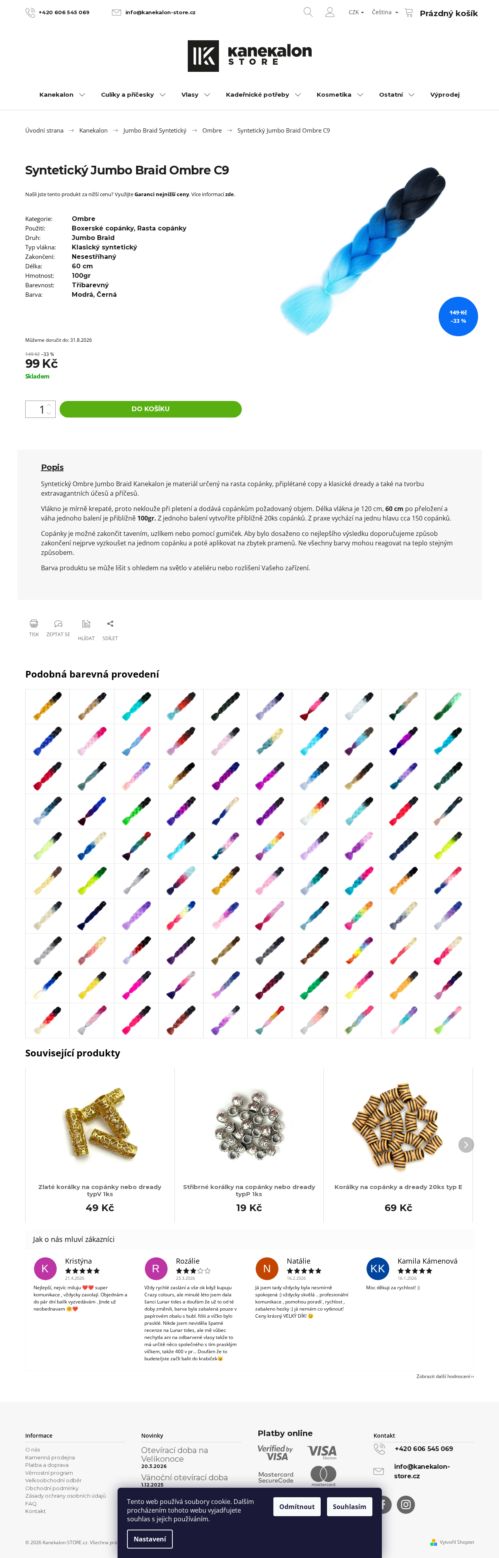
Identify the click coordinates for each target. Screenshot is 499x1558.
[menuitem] (62, 95)
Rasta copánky (162, 228)
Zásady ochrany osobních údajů (65, 1495)
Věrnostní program (49, 1473)
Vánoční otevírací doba (184, 1477)
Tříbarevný (90, 285)
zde (229, 194)
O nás (32, 1449)
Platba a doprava (47, 1465)
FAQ (31, 1503)
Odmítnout (297, 1506)
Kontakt (35, 1511)
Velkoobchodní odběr (53, 1480)
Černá (107, 294)
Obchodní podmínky (51, 1488)
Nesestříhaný (94, 256)
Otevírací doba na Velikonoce (174, 1454)
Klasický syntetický (104, 247)
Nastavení (150, 1539)
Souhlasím (349, 1506)
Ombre (83, 219)
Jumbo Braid (93, 238)
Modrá (82, 294)
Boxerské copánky (103, 228)
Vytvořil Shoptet (457, 1542)
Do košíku (151, 409)
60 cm (82, 266)
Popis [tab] (52, 467)
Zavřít (65, 603)
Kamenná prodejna (50, 1457)
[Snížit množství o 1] (49, 413)
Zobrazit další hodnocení (443, 1376)
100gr (81, 275)
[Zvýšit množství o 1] (49, 405)
